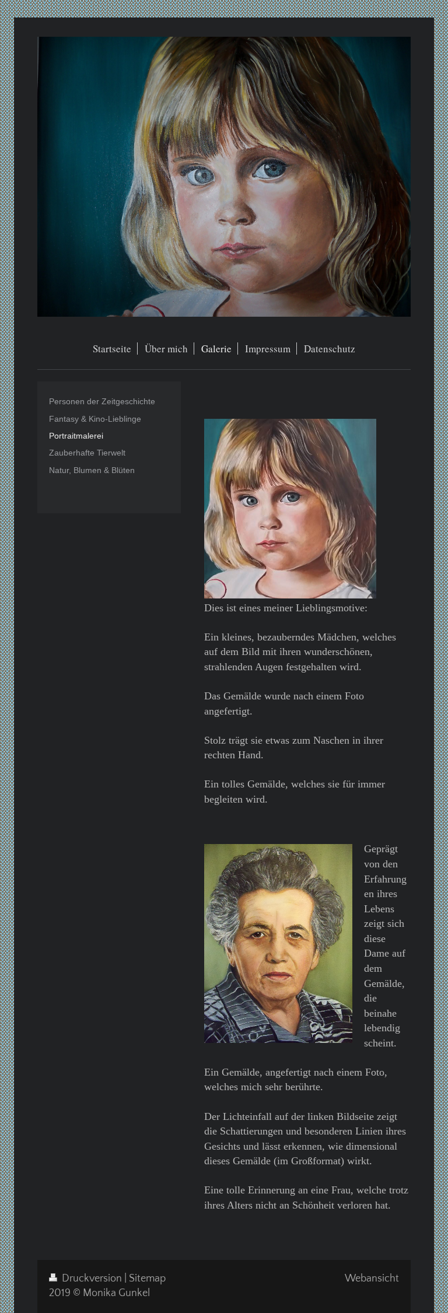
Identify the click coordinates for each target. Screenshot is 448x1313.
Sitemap (147, 1278)
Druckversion (92, 1278)
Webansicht (372, 1278)
